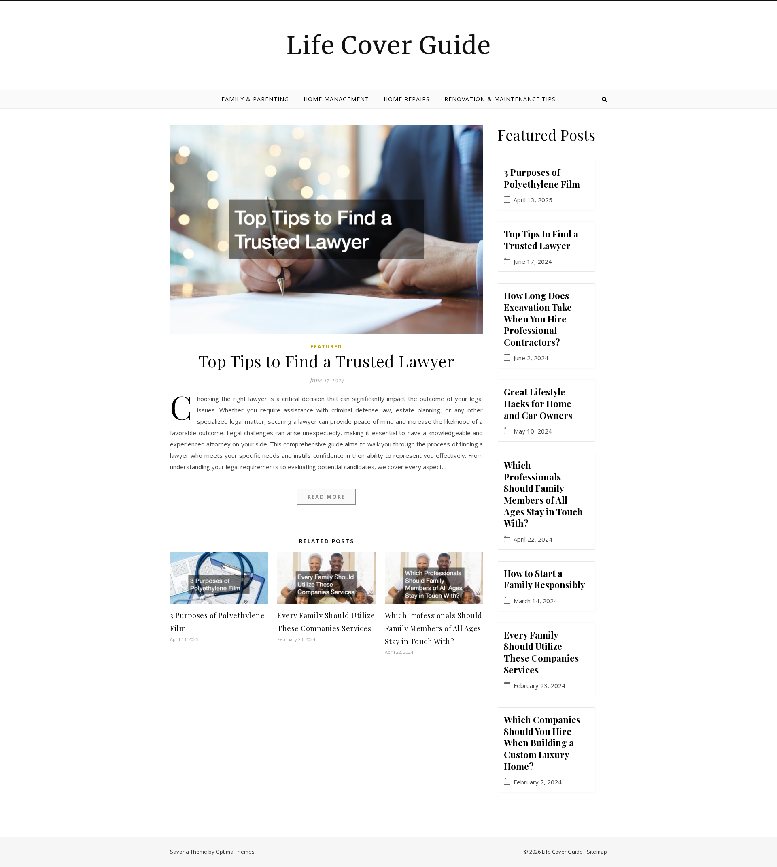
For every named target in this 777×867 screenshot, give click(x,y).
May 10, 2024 (533, 431)
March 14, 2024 (535, 601)
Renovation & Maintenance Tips (500, 99)
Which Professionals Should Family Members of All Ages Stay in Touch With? (433, 628)
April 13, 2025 (533, 200)
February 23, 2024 (539, 686)
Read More (326, 496)
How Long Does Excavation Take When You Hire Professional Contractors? (538, 318)
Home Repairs (407, 99)
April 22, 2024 (533, 539)
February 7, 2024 (538, 782)
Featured (326, 346)
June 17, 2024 (533, 261)
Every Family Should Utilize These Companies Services (541, 652)
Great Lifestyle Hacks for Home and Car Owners (538, 403)
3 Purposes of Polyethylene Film (542, 178)
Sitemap (597, 851)
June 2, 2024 (531, 358)
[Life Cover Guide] (388, 44)
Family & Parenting (255, 99)
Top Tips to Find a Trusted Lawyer (326, 361)
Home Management (336, 99)
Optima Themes (235, 851)
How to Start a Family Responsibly (544, 579)
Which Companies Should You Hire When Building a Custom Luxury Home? (542, 742)
